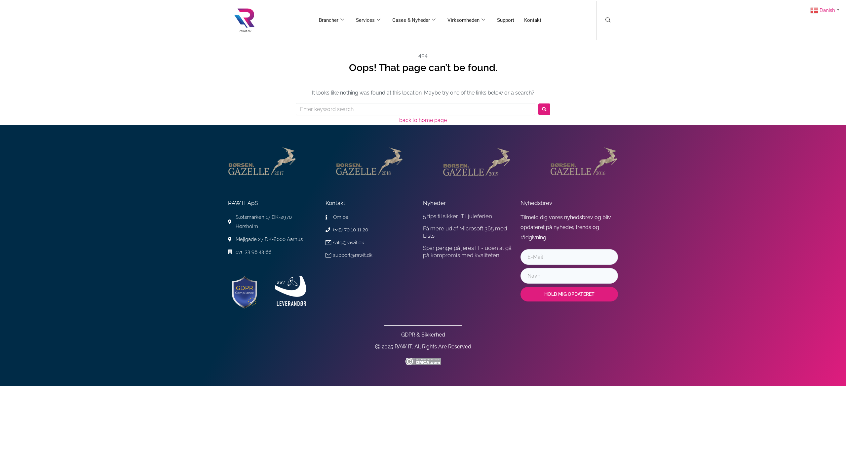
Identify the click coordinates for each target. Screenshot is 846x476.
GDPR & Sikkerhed (423, 335)
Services (365, 20)
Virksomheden (463, 20)
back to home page (423, 120)
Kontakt (532, 20)
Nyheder (434, 203)
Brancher (328, 20)
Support (505, 20)
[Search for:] (415, 109)
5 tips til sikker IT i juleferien (457, 216)
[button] (608, 20)
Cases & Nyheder (411, 20)
